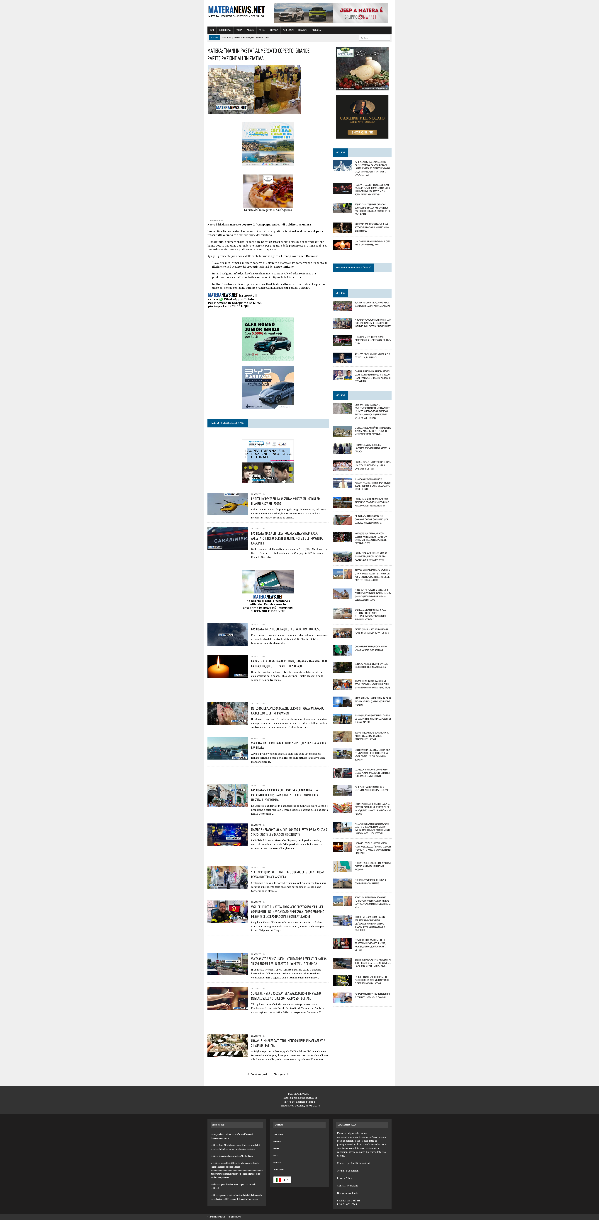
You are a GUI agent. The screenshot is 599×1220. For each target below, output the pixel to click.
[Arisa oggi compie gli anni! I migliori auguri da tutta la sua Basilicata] (342, 361)
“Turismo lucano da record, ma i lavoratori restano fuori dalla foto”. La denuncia (372, 448)
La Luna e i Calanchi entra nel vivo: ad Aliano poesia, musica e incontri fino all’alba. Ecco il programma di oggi (371, 556)
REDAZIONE (302, 30)
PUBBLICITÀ (316, 30)
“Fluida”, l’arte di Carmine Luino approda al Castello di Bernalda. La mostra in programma (373, 866)
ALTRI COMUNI (288, 30)
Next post (280, 1074)
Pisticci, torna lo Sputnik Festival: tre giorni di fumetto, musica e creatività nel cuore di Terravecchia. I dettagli (372, 980)
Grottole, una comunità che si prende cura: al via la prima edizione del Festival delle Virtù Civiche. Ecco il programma (373, 431)
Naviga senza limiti (347, 1193)
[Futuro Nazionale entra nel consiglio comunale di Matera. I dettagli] (342, 887)
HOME (212, 30)
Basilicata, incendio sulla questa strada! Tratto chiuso (285, 629)
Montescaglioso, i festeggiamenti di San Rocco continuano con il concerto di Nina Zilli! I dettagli (372, 227)
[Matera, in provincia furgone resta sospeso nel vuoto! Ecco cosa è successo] (342, 793)
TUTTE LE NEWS (225, 30)
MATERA (239, 30)
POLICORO (250, 30)
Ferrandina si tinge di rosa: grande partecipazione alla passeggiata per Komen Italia (373, 340)
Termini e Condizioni (348, 1170)
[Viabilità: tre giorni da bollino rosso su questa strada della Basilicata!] (227, 757)
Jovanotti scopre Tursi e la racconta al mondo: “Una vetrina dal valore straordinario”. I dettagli (372, 736)
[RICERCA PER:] (374, 38)
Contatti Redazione (347, 1185)
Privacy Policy (344, 1178)
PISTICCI (262, 30)
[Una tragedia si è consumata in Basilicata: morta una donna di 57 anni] (342, 248)
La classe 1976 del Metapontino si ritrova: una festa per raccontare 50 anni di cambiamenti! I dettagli (373, 465)
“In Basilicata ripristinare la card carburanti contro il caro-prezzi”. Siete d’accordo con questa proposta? (371, 519)
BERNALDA (274, 30)
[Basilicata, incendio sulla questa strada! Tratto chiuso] (227, 643)
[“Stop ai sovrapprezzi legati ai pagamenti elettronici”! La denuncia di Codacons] (342, 1001)
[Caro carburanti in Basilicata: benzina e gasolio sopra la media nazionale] (342, 653)
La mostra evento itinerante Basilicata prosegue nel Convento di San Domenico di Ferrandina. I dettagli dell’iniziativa (372, 502)
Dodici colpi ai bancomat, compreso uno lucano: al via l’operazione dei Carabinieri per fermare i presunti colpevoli (372, 772)
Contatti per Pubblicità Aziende (354, 1163)
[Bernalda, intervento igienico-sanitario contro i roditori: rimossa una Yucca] (342, 670)
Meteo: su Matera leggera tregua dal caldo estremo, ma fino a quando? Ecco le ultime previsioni (373, 701)
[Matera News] (236, 11)
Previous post (258, 1074)
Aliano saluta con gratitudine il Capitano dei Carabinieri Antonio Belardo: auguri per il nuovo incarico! (373, 718)
